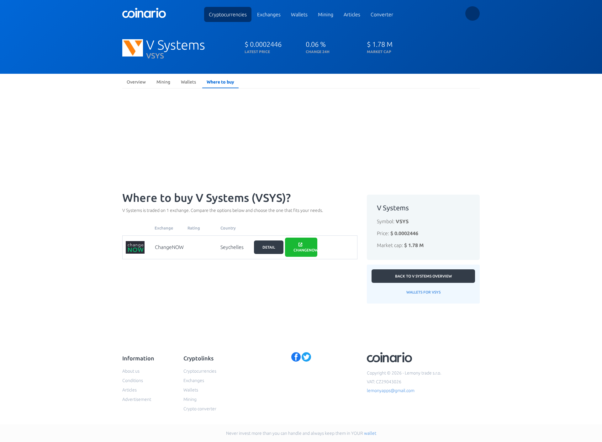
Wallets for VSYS (423, 292)
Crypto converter (199, 408)
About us (131, 371)
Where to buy (220, 81)
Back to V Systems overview (423, 276)
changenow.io (305, 250)
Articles (352, 14)
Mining (325, 14)
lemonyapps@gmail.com (391, 390)
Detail (268, 247)
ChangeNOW (169, 247)
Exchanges (269, 14)
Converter (382, 14)
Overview (136, 81)
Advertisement (136, 399)
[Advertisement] (301, 138)
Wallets (299, 14)
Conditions (132, 380)
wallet (370, 433)
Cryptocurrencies (228, 14)
